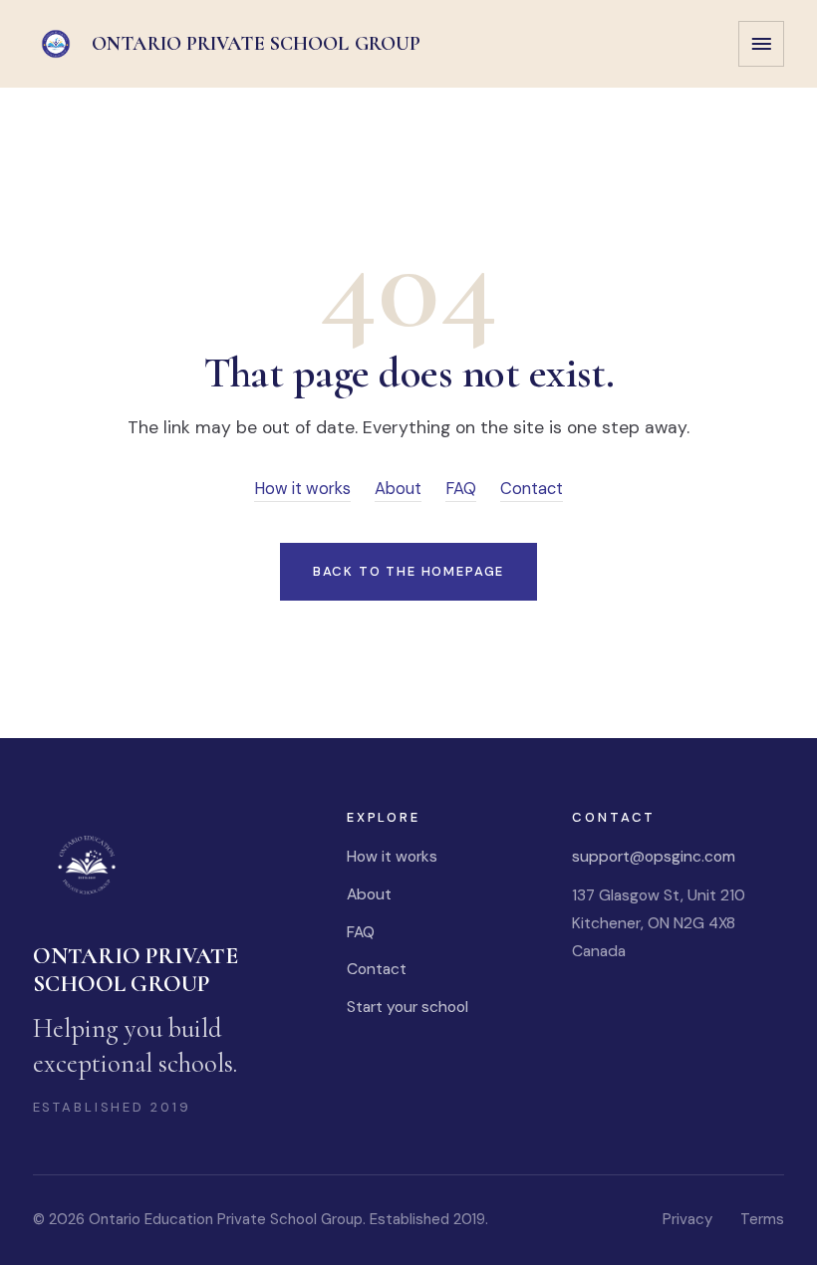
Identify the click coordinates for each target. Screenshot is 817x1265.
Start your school (407, 1006)
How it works (302, 488)
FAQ (460, 488)
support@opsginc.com (653, 856)
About (398, 488)
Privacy (687, 1219)
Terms (762, 1219)
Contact (531, 488)
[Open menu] (761, 44)
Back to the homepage (408, 571)
